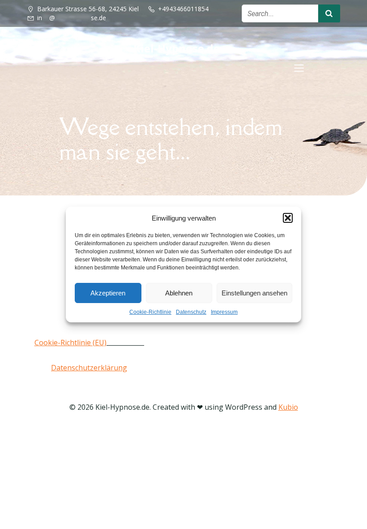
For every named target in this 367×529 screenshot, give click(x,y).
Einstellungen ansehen (254, 293)
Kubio (288, 407)
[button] (287, 217)
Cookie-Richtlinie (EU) (70, 342)
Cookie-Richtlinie (150, 312)
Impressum (224, 312)
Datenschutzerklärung (89, 368)
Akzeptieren (107, 293)
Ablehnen (178, 293)
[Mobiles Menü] (299, 67)
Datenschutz (191, 312)
